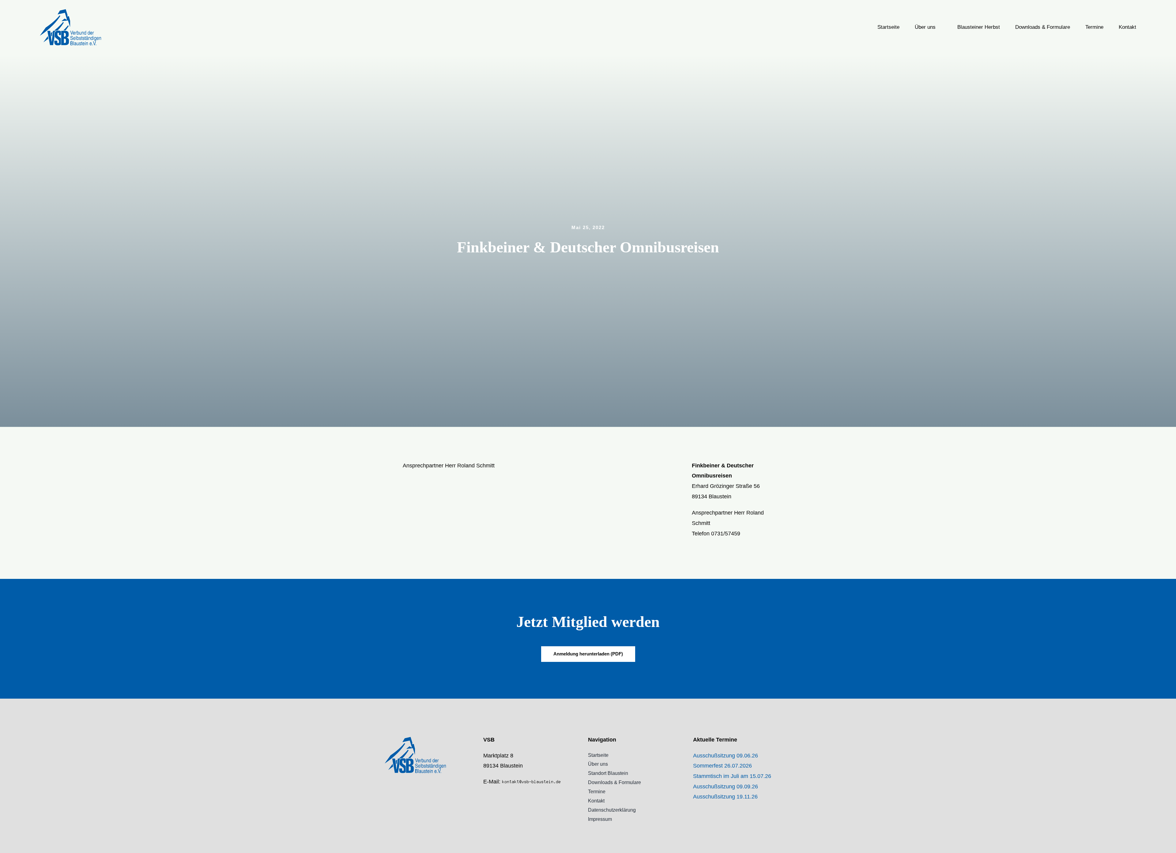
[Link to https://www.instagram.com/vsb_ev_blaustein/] (485, 807)
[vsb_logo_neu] (70, 12)
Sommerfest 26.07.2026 (722, 766)
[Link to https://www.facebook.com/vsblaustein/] (485, 795)
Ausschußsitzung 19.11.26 (725, 797)
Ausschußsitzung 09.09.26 (725, 786)
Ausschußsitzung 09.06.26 (725, 756)
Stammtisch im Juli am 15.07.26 (732, 776)
